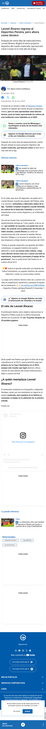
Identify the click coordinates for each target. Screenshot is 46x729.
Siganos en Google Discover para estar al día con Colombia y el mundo (24, 135)
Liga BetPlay (27, 540)
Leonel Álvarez (10, 545)
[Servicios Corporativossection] (43, 683)
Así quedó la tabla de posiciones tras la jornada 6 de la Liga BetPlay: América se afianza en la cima (29, 171)
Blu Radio (4, 23)
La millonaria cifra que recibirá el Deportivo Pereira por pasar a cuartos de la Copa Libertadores (30, 524)
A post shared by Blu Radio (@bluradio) (23, 467)
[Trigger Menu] (3, 3)
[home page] (23, 637)
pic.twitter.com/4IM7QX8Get (33, 285)
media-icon (23, 724)
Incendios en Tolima (34, 8)
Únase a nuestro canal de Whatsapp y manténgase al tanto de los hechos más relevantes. (25, 125)
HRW (13, 8)
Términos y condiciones (13, 698)
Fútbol (18, 519)
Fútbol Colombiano (25, 23)
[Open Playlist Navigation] (43, 724)
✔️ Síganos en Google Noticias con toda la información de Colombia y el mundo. (25, 299)
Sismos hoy (21, 8)
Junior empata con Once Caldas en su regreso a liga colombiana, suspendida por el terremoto (28, 187)
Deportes (13, 23)
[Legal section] (43, 689)
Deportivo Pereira (35, 106)
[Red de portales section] (43, 677)
